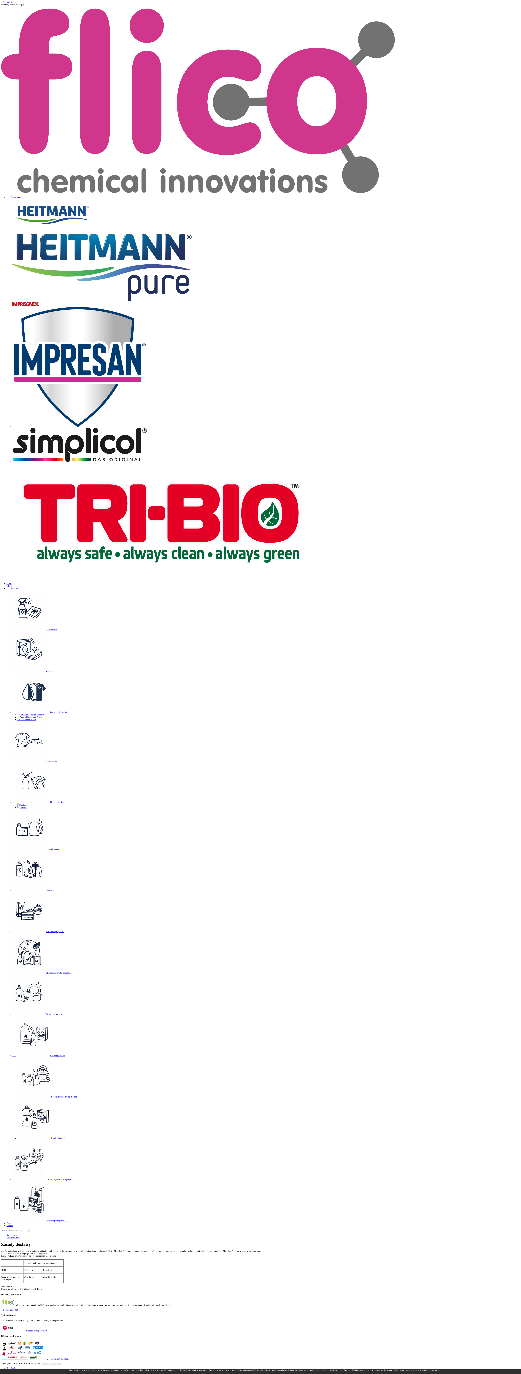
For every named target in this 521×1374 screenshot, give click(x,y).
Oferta (9, 586)
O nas (9, 583)
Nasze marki (14, 197)
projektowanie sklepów (51, 1363)
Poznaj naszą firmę (10, 1310)
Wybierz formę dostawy (35, 1331)
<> (30, 715)
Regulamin (11, 1368)
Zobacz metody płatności (57, 1359)
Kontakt (10, 1225)
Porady (10, 1223)
